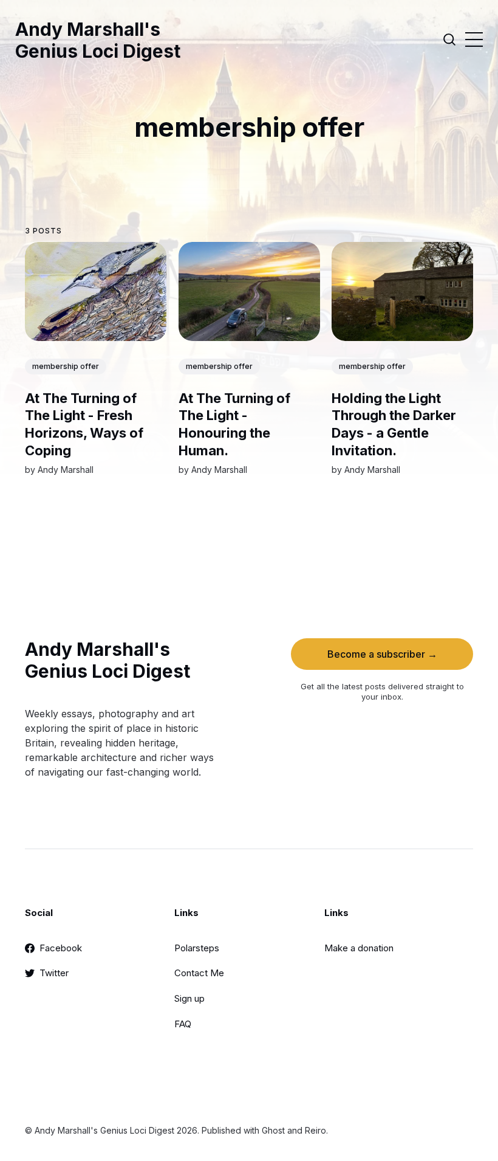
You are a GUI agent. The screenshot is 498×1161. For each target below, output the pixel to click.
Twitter (54, 973)
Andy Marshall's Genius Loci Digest (97, 40)
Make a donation (359, 948)
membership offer (65, 366)
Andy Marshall (66, 469)
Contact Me (199, 973)
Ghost (273, 1130)
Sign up (189, 998)
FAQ (182, 1024)
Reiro (315, 1130)
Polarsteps (196, 948)
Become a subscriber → (382, 654)
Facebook (60, 948)
